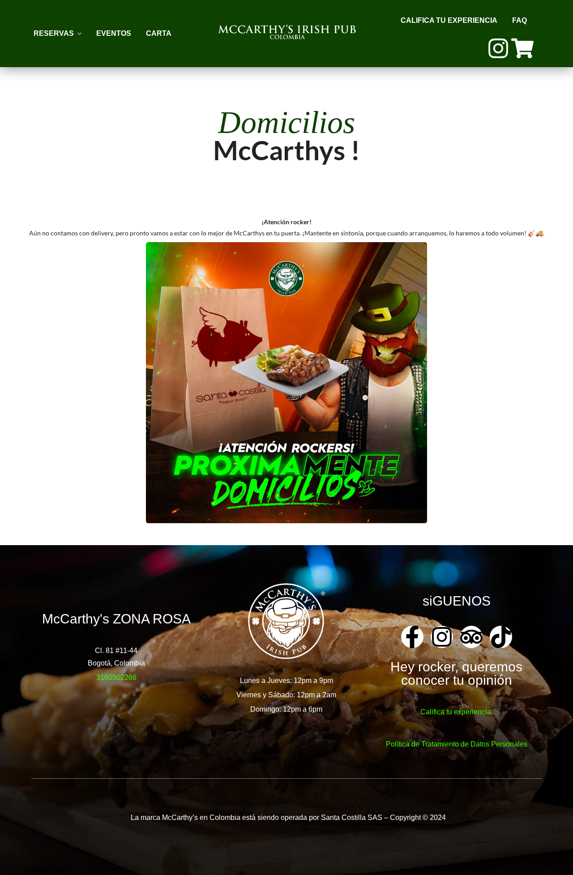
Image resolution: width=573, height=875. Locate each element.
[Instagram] (498, 48)
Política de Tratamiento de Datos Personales (456, 744)
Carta (158, 33)
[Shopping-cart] (522, 48)
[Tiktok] (501, 637)
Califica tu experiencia (449, 20)
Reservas (54, 33)
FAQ (519, 20)
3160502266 (116, 677)
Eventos (113, 33)
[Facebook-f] (412, 637)
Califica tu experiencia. (456, 712)
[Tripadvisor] (471, 637)
